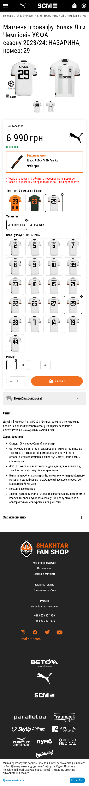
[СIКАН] (54, 324)
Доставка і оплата (44, 584)
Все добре (77, 780)
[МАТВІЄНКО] (15, 305)
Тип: (8, 190)
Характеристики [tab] (14, 517)
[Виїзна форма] (34, 203)
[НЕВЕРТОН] (73, 266)
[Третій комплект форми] (54, 203)
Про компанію (44, 568)
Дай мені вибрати (13, 780)
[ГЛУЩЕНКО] (54, 286)
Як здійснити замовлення (44, 606)
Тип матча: (12, 216)
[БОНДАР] (34, 247)
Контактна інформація (44, 562)
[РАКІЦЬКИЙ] (15, 343)
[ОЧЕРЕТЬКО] (54, 305)
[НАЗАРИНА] (73, 305)
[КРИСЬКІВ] (15, 266)
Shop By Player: (15, 235)
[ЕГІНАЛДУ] (73, 247)
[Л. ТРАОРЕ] (15, 247)
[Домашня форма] (15, 203)
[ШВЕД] (34, 266)
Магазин (44, 601)
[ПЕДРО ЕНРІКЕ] (15, 286)
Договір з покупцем (44, 574)
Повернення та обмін (45, 590)
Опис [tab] (7, 413)
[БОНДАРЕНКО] (73, 286)
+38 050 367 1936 (44, 620)
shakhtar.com (31, 639)
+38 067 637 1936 (44, 615)
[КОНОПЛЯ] (34, 305)
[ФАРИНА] (15, 324)
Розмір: (10, 356)
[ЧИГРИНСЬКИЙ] (73, 324)
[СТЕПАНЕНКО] (54, 247)
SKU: (8, 126)
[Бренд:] (76, 138)
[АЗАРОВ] (34, 286)
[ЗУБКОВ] (34, 324)
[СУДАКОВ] (54, 266)
